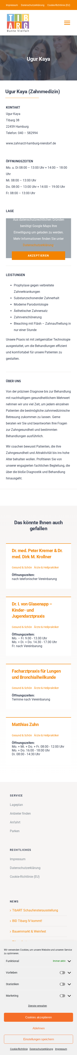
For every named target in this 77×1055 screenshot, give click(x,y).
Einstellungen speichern (38, 1039)
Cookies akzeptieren (38, 1017)
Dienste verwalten (37, 1005)
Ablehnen (39, 1028)
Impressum (61, 1049)
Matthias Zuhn (25, 724)
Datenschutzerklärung (41, 1049)
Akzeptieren (38, 255)
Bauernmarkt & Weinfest (29, 931)
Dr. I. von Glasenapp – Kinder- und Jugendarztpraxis (32, 610)
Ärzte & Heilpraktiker (46, 567)
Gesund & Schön (22, 567)
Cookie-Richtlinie (19, 1049)
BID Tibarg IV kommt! (27, 921)
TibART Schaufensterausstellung (35, 910)
